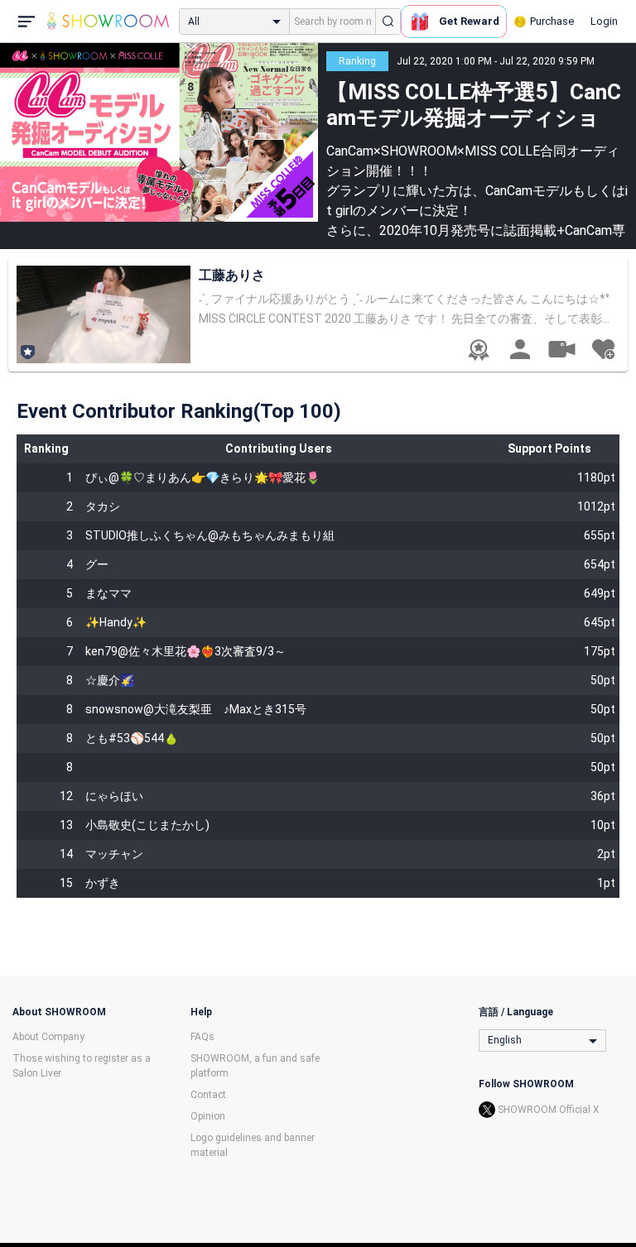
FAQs (202, 1037)
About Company (48, 1037)
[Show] (561, 348)
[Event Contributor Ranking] (478, 350)
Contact (208, 1095)
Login (604, 21)
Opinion (207, 1116)
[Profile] (520, 349)
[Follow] (603, 349)
